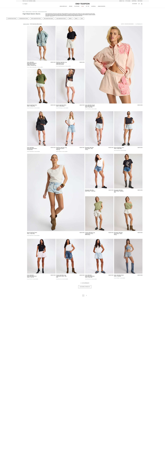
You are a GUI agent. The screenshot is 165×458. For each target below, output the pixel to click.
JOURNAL (93, 6)
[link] (79, 295)
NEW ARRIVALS (63, 6)
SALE (82, 6)
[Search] (23, 3)
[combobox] (29, 3)
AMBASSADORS (101, 6)
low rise (51, 15)
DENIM (70, 6)
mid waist (47, 15)
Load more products (85, 286)
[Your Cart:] (141, 4)
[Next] (90, 295)
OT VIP (87, 6)
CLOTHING (76, 6)
